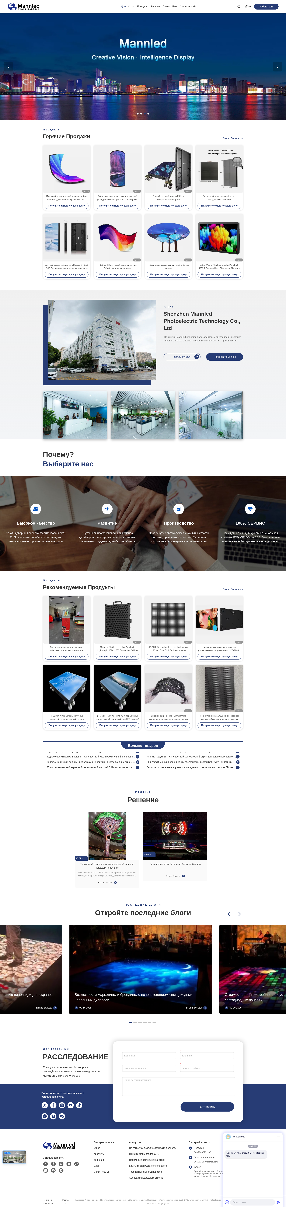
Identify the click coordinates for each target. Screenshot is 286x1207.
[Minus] (278, 1137)
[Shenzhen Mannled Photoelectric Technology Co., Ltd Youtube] (69, 1164)
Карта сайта (66, 1202)
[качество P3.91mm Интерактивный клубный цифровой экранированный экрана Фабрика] (66, 688)
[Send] (278, 1202)
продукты (142, 6)
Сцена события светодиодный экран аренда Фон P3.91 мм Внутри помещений (190, 763)
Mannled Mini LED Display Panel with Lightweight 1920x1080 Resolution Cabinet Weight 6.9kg (117, 649)
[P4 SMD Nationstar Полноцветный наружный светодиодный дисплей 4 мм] (238, 757)
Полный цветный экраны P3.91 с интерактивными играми (168, 198)
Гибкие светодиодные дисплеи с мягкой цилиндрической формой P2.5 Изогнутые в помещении (118, 198)
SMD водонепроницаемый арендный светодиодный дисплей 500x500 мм (87, 763)
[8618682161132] (44, 1116)
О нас (131, 6)
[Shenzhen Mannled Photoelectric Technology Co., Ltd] (23, 6)
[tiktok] (76, 1164)
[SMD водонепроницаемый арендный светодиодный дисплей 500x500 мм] (137, 763)
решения (155, 6)
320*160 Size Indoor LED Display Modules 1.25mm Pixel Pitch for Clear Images (168, 648)
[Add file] (227, 1202)
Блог (175, 6)
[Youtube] (70, 1105)
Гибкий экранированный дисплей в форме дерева (168, 266)
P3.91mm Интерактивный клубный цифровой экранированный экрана (66, 717)
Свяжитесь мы (188, 6)
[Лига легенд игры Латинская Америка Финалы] (175, 836)
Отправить (207, 1106)
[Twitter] (44, 1105)
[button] (138, 114)
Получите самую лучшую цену (66, 205)
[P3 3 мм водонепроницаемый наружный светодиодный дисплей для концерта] (137, 752)
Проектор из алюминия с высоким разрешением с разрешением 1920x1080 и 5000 (219, 649)
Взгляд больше (233, 138)
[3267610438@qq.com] (52, 1116)
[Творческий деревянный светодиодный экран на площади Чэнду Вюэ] (107, 836)
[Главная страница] (59, 1149)
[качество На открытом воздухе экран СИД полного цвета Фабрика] (143, 119)
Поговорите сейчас (225, 357)
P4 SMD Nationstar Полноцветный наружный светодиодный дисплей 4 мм (187, 757)
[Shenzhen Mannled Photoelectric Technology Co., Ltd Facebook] (53, 1164)
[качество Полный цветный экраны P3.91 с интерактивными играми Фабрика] (168, 169)
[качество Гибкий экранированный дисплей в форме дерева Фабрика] (168, 237)
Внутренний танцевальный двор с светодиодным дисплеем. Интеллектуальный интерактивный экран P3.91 (219, 198)
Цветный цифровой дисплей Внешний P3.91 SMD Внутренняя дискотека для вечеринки (66, 266)
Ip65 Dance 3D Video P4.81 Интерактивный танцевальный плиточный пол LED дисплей (117, 717)
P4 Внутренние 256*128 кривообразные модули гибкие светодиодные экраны (219, 717)
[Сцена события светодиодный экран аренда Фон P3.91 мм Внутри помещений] (238, 763)
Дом (123, 6)
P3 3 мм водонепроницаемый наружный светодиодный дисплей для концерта (89, 752)
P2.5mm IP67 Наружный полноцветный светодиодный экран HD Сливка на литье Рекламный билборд (191, 752)
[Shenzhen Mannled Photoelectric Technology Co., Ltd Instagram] (61, 1105)
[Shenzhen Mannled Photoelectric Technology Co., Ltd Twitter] (45, 1164)
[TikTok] (78, 1105)
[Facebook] (52, 1105)
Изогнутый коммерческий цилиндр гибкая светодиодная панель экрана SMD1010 (66, 198)
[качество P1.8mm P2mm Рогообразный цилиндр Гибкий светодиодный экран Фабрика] (117, 237)
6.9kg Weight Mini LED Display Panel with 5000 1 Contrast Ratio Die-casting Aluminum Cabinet (219, 267)
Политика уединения (48, 1202)
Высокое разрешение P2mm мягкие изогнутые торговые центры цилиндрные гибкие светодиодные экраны (168, 718)
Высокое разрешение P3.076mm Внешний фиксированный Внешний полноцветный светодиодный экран (91, 757)
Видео (166, 6)
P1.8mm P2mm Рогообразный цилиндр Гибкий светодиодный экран (118, 266)
